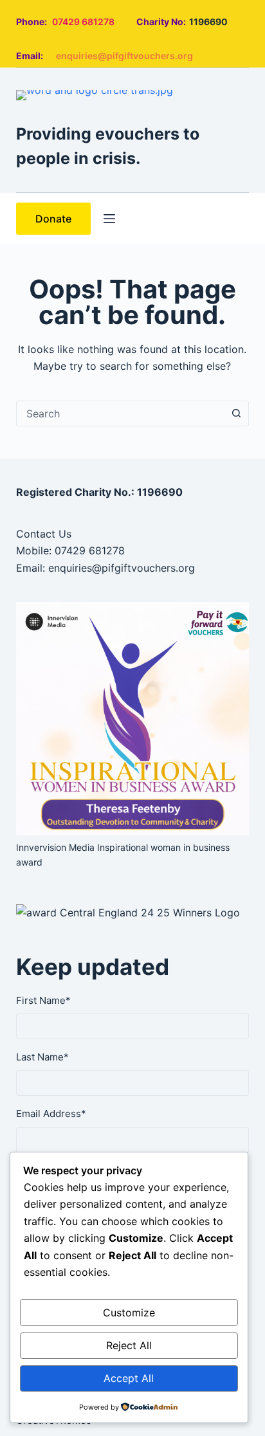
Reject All (129, 1345)
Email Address (51, 1113)
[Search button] (236, 413)
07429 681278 (83, 21)
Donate (53, 218)
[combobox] (120, 413)
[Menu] (109, 218)
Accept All (129, 1378)
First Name (43, 1000)
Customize (129, 1312)
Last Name (42, 1057)
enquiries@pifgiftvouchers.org (124, 55)
